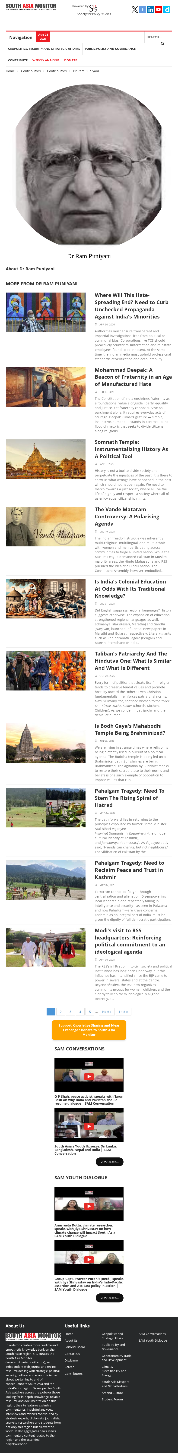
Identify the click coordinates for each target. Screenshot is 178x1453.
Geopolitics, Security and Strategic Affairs (44, 49)
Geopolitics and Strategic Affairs (112, 1336)
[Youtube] (158, 9)
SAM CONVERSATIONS (79, 1049)
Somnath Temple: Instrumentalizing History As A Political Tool (131, 449)
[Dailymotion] (166, 9)
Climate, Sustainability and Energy (114, 1371)
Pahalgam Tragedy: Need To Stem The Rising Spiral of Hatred (130, 797)
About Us (71, 1340)
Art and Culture (112, 1393)
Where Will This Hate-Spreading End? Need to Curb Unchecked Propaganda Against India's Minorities (131, 305)
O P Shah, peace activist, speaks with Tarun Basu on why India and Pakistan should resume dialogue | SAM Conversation (88, 1100)
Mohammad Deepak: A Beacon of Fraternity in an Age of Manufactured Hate (133, 377)
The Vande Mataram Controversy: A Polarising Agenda (127, 516)
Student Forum (112, 1399)
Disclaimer (72, 1360)
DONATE (70, 60)
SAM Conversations (152, 1334)
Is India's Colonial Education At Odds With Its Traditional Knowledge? (130, 588)
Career (69, 1367)
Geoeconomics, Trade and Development (116, 1358)
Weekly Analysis (45, 60)
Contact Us (72, 1354)
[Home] (31, 7)
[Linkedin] (150, 9)
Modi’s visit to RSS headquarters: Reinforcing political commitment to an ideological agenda (130, 941)
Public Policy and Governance (110, 49)
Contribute (18, 60)
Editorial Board (75, 1347)
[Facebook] (142, 9)
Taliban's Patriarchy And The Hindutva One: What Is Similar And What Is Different (133, 660)
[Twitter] (134, 9)
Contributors (31, 71)
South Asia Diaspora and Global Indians (115, 1384)
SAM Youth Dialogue (80, 1177)
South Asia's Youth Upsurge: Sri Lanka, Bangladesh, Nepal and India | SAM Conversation (85, 1150)
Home (10, 71)
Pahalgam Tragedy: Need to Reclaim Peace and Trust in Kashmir (129, 869)
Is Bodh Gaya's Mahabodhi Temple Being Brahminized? (130, 729)
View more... (109, 1161)
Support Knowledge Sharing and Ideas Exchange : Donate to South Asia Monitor (89, 1030)
